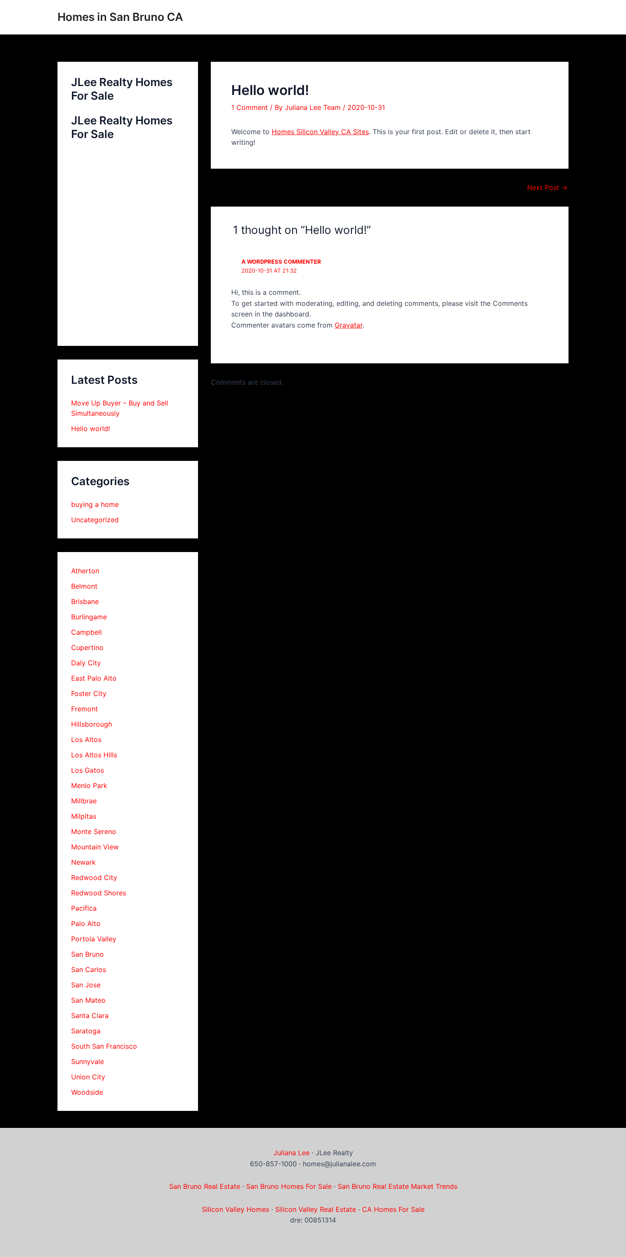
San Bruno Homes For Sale (289, 1186)
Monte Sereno (93, 831)
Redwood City (94, 877)
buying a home (95, 504)
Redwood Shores (98, 893)
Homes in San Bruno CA (120, 16)
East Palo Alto (94, 678)
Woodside (87, 1092)
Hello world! (90, 428)
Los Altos (86, 739)
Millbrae (84, 801)
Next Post (547, 187)
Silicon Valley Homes (235, 1209)
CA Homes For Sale (393, 1209)
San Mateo (88, 1000)
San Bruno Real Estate (204, 1186)
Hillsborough (91, 724)
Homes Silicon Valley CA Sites (320, 131)
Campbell (86, 632)
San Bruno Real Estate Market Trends (397, 1186)
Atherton (85, 571)
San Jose (86, 985)
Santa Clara (90, 1015)
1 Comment (249, 107)
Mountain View (95, 847)
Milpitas (83, 816)
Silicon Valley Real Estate (315, 1209)
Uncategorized (95, 519)
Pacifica (84, 908)
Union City (88, 1077)
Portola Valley (93, 939)
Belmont (84, 586)
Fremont (84, 709)
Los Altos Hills (94, 755)
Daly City (86, 663)
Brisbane (85, 601)
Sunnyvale (87, 1061)
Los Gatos (87, 770)
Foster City (88, 693)
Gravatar (348, 325)
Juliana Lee (291, 1152)
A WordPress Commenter (281, 261)
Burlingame (89, 617)
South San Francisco (104, 1046)
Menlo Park (89, 785)
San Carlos (88, 969)
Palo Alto (86, 923)
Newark (83, 862)
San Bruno (87, 954)
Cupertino (87, 647)
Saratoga (86, 1031)
